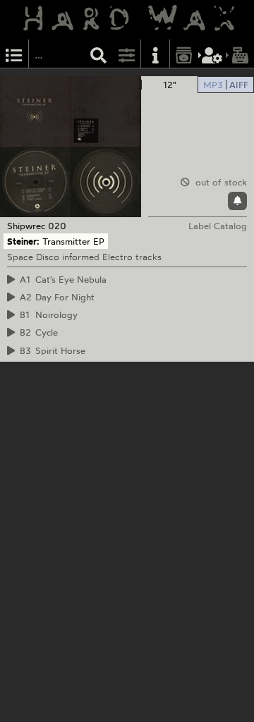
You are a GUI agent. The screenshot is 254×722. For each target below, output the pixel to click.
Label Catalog (217, 225)
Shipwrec (26, 225)
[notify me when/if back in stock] (237, 201)
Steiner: (23, 241)
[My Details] (212, 53)
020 (57, 225)
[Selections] (14, 53)
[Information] (155, 53)
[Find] (99, 53)
